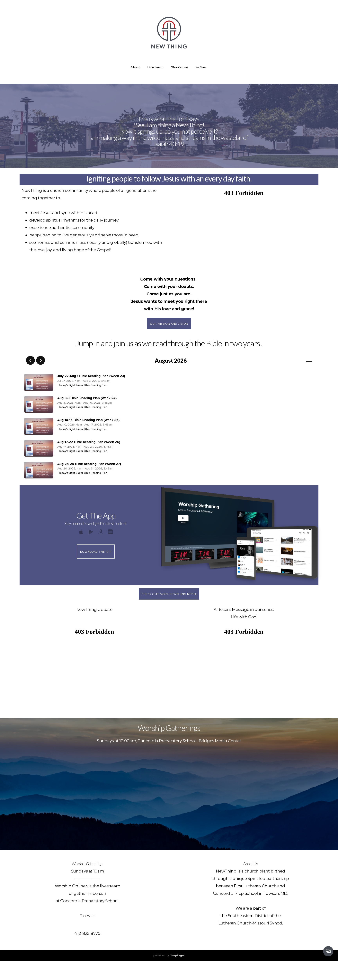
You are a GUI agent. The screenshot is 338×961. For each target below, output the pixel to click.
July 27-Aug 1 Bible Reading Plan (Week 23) (91, 376)
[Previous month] (30, 360)
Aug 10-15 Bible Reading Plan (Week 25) (88, 420)
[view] (298, 360)
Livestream (155, 67)
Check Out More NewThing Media (169, 594)
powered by (168, 955)
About (136, 67)
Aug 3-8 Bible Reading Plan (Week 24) (87, 398)
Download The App (95, 551)
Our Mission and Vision (169, 323)
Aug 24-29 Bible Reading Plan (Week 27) (89, 464)
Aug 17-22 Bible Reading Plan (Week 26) (88, 442)
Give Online (179, 67)
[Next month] (40, 360)
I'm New (200, 67)
